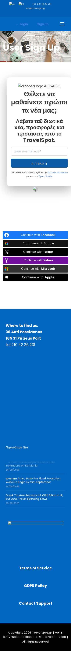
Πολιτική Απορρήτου (57, 172)
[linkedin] (30, 13)
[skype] (41, 13)
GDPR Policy (35, 585)
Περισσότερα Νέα (17, 447)
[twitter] (47, 13)
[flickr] (24, 13)
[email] (13, 13)
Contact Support (35, 603)
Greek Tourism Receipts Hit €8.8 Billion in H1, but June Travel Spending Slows (34, 496)
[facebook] (18, 13)
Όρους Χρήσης (45, 176)
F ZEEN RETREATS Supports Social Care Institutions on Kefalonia (30, 462)
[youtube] (52, 13)
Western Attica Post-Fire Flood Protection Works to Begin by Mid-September (33, 479)
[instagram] (58, 13)
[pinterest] (35, 13)
